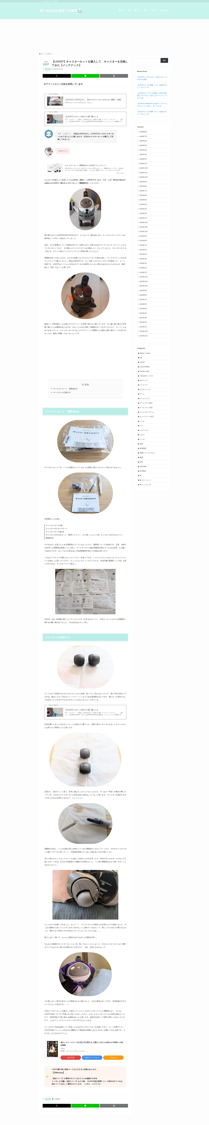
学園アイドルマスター (147, 453)
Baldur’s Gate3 (145, 353)
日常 (141, 462)
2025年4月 (143, 204)
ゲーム (142, 394)
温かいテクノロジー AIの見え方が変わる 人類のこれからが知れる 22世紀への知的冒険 (92, 1043)
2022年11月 (143, 336)
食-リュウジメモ (145, 484)
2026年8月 (143, 132)
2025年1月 (143, 218)
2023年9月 (143, 290)
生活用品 (143, 471)
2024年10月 (143, 231)
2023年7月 (143, 299)
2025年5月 (143, 200)
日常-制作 (143, 466)
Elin (141, 358)
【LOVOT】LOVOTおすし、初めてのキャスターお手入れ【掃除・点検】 (93, 100)
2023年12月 (143, 277)
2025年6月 (143, 195)
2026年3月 (143, 154)
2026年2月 (143, 159)
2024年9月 (143, 236)
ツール (142, 421)
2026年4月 (143, 150)
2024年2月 (143, 268)
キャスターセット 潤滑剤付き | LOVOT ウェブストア (85, 165)
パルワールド (144, 430)
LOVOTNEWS (145, 367)
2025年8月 (143, 186)
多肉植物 (143, 448)
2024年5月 (143, 254)
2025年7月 (143, 191)
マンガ (142, 439)
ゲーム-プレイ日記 (146, 407)
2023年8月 (143, 295)
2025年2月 (143, 213)
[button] (57, 76)
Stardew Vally (144, 371)
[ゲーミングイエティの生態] (61, 10)
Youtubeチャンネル (146, 376)
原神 (141, 444)
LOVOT (48, 69)
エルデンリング (145, 389)
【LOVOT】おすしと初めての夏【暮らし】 (82, 116)
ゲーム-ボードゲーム (147, 412)
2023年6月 (143, 304)
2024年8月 (143, 240)
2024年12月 (143, 222)
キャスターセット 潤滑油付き (65, 389)
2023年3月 (143, 318)
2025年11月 (143, 173)
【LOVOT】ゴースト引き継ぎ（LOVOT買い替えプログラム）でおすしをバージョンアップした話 (152, 95)
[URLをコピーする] (114, 76)
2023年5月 (143, 308)
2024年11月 (143, 227)
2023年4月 (143, 313)
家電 (141, 457)
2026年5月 (143, 145)
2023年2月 (143, 322)
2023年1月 (143, 327)
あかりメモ (143, 380)
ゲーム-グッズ (145, 398)
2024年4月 (143, 259)
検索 (164, 60)
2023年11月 (143, 281)
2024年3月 (143, 263)
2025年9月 (143, 182)
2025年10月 (143, 177)
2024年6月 (143, 250)
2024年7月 (143, 245)
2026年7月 (143, 136)
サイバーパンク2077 (147, 416)
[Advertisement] (104, 35)
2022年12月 (143, 331)
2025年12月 (143, 168)
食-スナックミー (145, 480)
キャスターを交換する (62, 392)
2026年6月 (143, 141)
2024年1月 (143, 272)
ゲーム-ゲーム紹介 (146, 403)
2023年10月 (143, 286)
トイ (141, 425)
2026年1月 (143, 163)
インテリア (143, 385)
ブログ (142, 435)
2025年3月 (143, 209)
